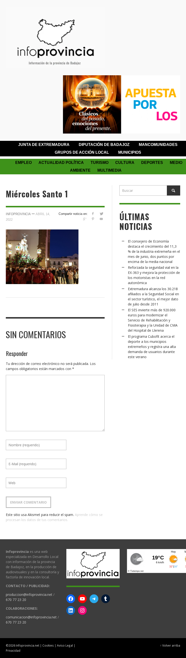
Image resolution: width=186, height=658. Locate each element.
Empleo (23, 162)
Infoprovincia (18, 214)
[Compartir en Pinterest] (93, 218)
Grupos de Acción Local (82, 152)
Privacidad (13, 650)
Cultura (124, 162)
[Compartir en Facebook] (93, 213)
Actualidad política (61, 162)
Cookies (48, 645)
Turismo (99, 162)
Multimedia (109, 170)
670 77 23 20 (16, 599)
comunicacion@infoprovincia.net (31, 617)
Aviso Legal (65, 645)
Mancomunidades (158, 145)
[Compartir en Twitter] (101, 213)
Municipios (129, 152)
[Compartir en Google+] (84, 218)
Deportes (152, 162)
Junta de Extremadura (44, 145)
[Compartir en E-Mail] (101, 218)
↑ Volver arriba (170, 645)
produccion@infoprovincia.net (29, 594)
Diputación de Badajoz (104, 145)
